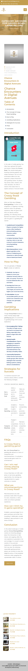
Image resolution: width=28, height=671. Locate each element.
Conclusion (10, 128)
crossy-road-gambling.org (10, 72)
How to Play (10, 117)
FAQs (8, 125)
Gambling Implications (13, 120)
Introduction (10, 109)
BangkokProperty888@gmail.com (11, 1)
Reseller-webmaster (11, 70)
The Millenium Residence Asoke (18, 624)
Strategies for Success (13, 123)
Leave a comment (8, 74)
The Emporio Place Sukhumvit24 (18, 635)
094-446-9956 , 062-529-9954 (10, 3)
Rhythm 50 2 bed (14, 641)
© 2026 (21, 667)
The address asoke (15, 618)
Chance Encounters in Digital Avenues (12, 81)
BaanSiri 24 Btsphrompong (17, 630)
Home (11, 28)
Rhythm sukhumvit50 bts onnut (18, 647)
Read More (10, 563)
